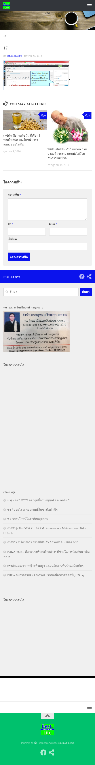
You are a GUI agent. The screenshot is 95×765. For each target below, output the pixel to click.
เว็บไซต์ (12, 239)
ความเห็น (14, 194)
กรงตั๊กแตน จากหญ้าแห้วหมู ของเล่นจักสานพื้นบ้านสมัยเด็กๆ (45, 566)
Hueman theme (66, 742)
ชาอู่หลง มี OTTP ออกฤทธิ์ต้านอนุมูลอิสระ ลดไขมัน (39, 500)
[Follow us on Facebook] (82, 276)
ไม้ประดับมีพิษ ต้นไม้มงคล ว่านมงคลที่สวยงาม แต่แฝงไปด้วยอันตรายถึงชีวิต (67, 153)
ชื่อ (10, 224)
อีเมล (53, 224)
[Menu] (89, 5)
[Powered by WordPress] (35, 742)
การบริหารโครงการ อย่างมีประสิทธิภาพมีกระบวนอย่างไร (42, 542)
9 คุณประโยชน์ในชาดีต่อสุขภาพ (27, 519)
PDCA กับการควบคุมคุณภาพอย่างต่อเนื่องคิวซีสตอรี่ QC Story (46, 575)
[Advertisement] (47, 74)
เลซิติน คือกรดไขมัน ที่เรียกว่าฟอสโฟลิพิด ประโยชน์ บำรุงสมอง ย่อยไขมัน (22, 139)
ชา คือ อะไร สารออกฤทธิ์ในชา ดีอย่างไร (32, 510)
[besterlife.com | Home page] (8, 5)
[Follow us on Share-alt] (89, 276)
